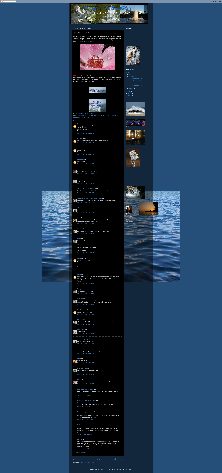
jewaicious (80, 348)
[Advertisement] (133, 176)
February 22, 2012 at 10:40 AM (85, 324)
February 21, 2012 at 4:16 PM (85, 183)
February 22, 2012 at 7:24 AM (85, 314)
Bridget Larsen (81, 368)
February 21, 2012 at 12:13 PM (85, 133)
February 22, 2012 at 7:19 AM (85, 304)
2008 (129, 98)
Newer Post (77, 459)
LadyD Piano (81, 310)
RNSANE (79, 319)
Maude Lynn (81, 329)
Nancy (79, 289)
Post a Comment (80, 452)
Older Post (118, 459)
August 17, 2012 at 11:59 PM (85, 434)
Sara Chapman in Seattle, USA (86, 188)
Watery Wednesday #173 (135, 83)
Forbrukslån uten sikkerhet (85, 389)
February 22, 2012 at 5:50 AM (85, 269)
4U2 (78, 217)
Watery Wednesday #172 (135, 85)
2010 (129, 93)
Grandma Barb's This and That (86, 169)
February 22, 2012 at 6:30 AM (85, 293)
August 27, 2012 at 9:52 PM (85, 448)
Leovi (79, 379)
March (131, 74)
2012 (129, 72)
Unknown (80, 138)
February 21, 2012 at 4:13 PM (85, 173)
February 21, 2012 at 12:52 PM (85, 142)
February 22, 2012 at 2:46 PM (85, 333)
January (131, 88)
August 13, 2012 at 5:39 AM (85, 395)
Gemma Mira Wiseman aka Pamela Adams (89, 198)
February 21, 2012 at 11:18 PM (85, 202)
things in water (116, 115)
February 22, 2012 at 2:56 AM (85, 223)
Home (98, 459)
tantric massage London (84, 412)
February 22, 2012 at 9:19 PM (85, 363)
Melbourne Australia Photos (85, 148)
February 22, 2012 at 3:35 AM (85, 233)
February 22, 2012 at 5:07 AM (85, 253)
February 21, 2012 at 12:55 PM (85, 154)
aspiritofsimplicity (82, 339)
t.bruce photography (105, 115)
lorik (78, 358)
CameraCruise (81, 123)
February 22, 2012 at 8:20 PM (85, 353)
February (131, 76)
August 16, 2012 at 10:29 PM (85, 419)
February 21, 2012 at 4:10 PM (85, 164)
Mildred (79, 258)
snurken (79, 439)
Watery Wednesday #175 (135, 78)
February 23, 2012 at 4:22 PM (85, 384)
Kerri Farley (80, 159)
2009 (129, 95)
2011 (129, 91)
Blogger (129, 469)
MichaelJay (117, 469)
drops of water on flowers (92, 115)
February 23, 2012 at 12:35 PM (85, 374)
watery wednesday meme (91, 117)
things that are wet (78, 117)
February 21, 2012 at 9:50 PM (85, 193)
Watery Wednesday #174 (135, 80)
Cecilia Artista (81, 229)
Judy (78, 178)
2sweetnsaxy (81, 115)
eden (78, 208)
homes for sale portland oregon (86, 400)
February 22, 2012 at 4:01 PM (85, 343)
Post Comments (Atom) (87, 462)
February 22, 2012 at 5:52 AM (85, 283)
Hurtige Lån (80, 424)
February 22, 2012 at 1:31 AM (85, 212)
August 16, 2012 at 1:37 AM (85, 406)
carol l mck (80, 298)
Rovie (79, 238)
